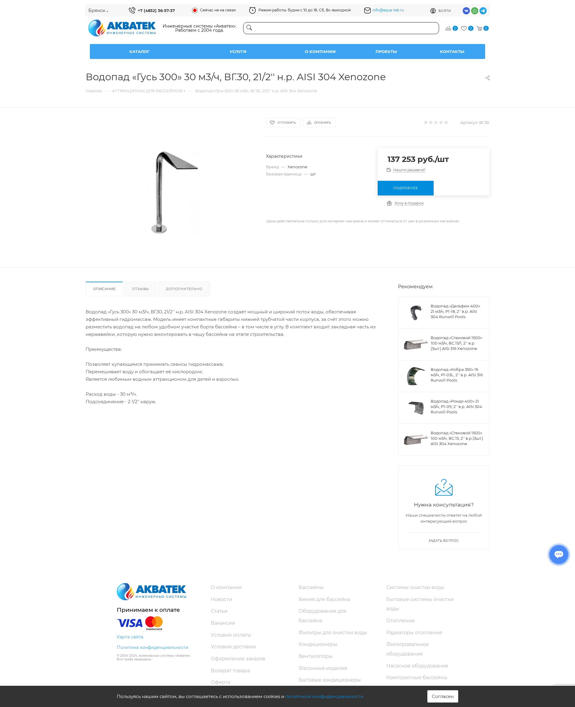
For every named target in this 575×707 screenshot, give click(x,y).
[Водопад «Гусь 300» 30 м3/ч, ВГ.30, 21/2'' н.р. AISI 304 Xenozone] (170, 192)
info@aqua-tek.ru (388, 10)
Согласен (443, 696)
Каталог (139, 51)
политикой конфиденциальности (324, 696)
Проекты (386, 51)
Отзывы (140, 289)
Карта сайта (130, 637)
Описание (104, 289)
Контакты (452, 51)
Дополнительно (184, 289)
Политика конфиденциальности (152, 647)
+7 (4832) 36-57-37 (156, 10)
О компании (320, 51)
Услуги (238, 51)
